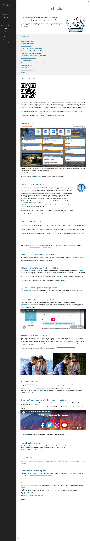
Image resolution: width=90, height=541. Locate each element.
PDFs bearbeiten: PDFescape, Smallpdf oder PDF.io (32, 50)
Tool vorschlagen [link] (6, 42)
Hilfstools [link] (5, 31)
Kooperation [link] (5, 14)
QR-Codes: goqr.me (25, 36)
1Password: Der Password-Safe (28, 41)
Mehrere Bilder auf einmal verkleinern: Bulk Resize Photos (33, 55)
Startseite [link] (5, 11)
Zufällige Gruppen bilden (26, 60)
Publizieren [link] (5, 17)
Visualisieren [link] (5, 22)
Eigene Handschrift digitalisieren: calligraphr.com (31, 53)
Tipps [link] (4, 39)
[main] (53, 8)
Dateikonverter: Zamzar (26, 46)
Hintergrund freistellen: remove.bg (28, 58)
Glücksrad (23, 72)
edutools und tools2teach (26, 65)
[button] (88, 1)
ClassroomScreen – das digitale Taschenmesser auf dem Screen (34, 62)
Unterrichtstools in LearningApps (28, 70)
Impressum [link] (5, 34)
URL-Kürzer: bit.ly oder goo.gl (27, 43)
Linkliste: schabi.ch (25, 38)
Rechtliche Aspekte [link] (7, 36)
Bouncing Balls (24, 67)
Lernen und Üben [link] (6, 25)
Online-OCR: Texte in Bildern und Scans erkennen (31, 48)
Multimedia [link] (5, 20)
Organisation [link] (5, 28)
